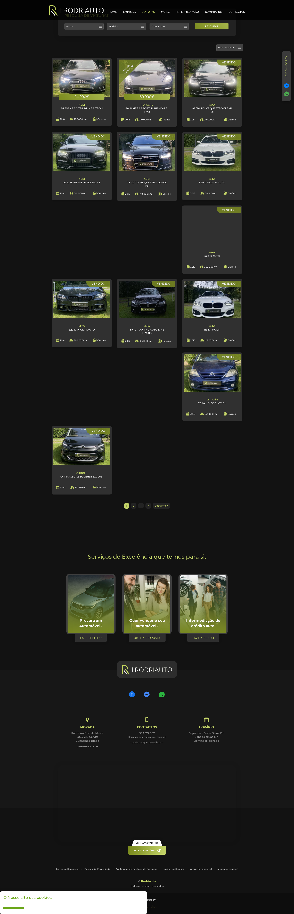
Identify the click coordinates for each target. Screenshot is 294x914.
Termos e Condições (67, 869)
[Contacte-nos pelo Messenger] (286, 86)
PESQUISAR (211, 26)
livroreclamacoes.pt (201, 869)
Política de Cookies (173, 869)
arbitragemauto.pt (227, 869)
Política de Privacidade (97, 869)
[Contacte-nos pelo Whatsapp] (286, 94)
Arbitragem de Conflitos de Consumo (136, 869)
